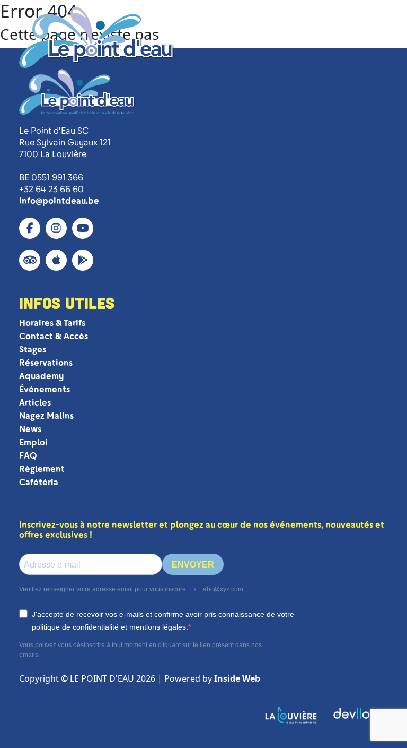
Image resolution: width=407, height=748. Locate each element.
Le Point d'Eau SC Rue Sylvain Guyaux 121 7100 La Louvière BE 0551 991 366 (65, 154)
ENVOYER (193, 564)
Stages (32, 349)
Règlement (42, 469)
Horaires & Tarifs (52, 323)
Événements (44, 389)
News (30, 429)
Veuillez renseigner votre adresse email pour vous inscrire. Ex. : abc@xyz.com (131, 589)
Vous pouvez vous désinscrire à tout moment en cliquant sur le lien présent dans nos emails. (140, 649)
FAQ (28, 455)
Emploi (33, 442)
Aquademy (41, 376)
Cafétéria (38, 482)
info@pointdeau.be (59, 201)
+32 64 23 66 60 (51, 189)
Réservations (46, 362)
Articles (35, 402)
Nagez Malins (46, 416)
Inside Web (237, 678)
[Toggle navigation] (371, 37)
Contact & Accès (53, 336)
